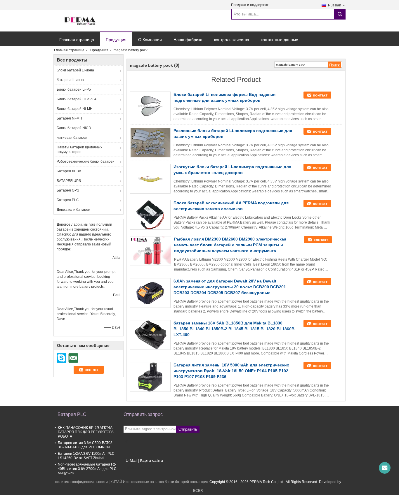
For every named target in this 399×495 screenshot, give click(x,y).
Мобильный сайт (141, 468)
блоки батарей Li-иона (75, 70)
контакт (320, 95)
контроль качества (231, 39)
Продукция (116, 39)
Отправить (187, 429)
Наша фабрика (188, 39)
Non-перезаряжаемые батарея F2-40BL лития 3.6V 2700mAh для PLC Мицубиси (87, 468)
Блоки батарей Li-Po (74, 89)
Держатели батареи (73, 210)
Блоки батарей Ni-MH (75, 109)
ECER (198, 491)
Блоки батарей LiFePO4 (76, 99)
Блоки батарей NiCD (74, 128)
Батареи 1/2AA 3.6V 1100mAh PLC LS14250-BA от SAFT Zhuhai (86, 456)
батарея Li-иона (70, 80)
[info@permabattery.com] (384, 468)
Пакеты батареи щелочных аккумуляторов (79, 149)
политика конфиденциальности (81, 482)
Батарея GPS (68, 190)
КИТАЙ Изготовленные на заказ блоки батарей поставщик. (159, 482)
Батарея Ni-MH (69, 118)
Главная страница (76, 39)
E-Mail (131, 460)
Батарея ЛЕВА (69, 171)
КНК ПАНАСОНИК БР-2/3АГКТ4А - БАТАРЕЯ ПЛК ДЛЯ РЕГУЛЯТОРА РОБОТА (86, 432)
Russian (334, 5)
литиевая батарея (72, 138)
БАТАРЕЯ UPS (69, 181)
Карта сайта (151, 460)
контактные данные (279, 39)
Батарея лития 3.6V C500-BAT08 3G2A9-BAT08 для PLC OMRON (85, 445)
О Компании (150, 39)
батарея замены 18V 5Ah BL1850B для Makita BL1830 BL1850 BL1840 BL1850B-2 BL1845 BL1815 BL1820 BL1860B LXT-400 (234, 329)
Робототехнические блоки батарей (86, 161)
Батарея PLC (68, 200)
